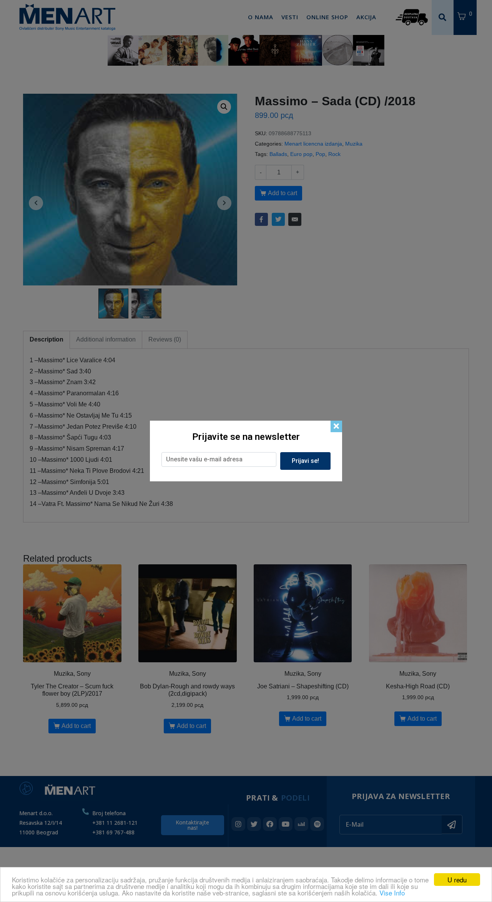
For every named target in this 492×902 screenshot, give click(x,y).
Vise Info (392, 892)
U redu (457, 879)
